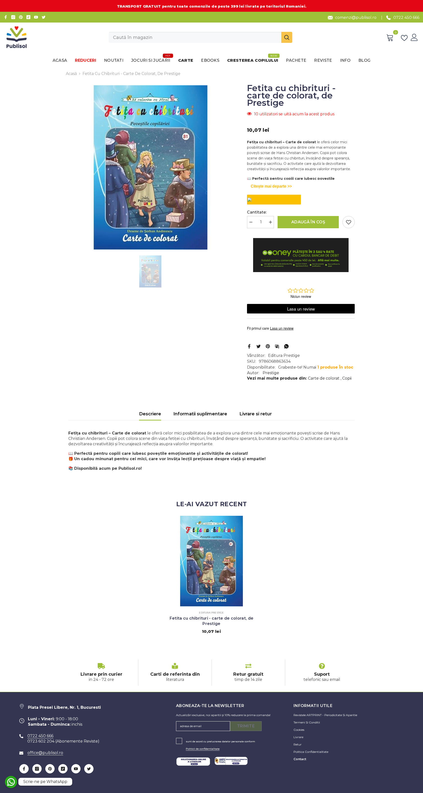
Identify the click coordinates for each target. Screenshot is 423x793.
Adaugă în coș (308, 222)
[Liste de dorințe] (405, 37)
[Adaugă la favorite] (348, 222)
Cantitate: (257, 212)
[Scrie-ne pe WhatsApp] (11, 782)
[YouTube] (36, 17)
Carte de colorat (324, 378)
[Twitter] (44, 17)
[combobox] (195, 37)
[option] (150, 167)
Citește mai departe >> (271, 186)
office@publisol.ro (45, 752)
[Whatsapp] (286, 346)
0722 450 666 (406, 17)
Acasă (71, 73)
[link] (101, 673)
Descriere (150, 414)
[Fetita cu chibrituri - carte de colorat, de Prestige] (211, 561)
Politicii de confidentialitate (203, 748)
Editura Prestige (284, 355)
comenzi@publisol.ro (355, 17)
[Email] (277, 346)
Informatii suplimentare (200, 414)
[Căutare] (200, 37)
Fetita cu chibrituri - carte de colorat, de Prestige (212, 621)
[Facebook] (6, 17)
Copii (347, 378)
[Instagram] (13, 17)
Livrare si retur (255, 414)
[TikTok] (28, 17)
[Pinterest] (21, 17)
